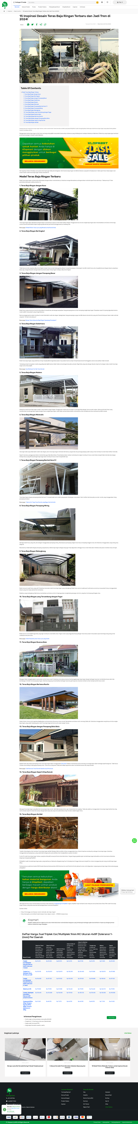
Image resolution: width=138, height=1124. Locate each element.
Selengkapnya (25, 1072)
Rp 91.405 (102, 961)
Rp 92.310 (69, 961)
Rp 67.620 (38, 1001)
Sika (84, 1092)
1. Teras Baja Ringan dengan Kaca (32, 94)
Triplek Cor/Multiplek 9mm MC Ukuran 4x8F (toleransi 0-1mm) (27, 982)
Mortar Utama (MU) (88, 1098)
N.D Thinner (86, 1104)
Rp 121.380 (59, 989)
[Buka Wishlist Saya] (107, 2)
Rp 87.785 (80, 961)
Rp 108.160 (102, 978)
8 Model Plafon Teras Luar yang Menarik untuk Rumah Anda (41, 227)
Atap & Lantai (17, 11)
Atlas (106, 1104)
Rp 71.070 (59, 1001)
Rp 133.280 (49, 992)
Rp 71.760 (102, 1001)
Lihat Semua (127, 1033)
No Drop (107, 1098)
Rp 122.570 (103, 989)
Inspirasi (10, 11)
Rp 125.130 (38, 971)
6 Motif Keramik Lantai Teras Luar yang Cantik (37, 638)
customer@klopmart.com (14, 1104)
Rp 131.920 (69, 992)
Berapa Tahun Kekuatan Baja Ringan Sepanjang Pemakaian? (41, 320)
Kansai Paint (108, 1095)
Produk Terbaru (65, 1101)
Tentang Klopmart (66, 1092)
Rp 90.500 (49, 961)
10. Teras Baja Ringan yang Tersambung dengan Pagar (37, 112)
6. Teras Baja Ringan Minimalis (31, 104)
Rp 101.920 (59, 978)
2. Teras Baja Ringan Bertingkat (32, 96)
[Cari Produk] (97, 2)
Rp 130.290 (70, 971)
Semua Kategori (65, 1098)
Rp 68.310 (48, 1001)
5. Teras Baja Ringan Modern (31, 102)
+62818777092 (12, 1101)
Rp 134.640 (38, 992)
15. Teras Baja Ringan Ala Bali (31, 122)
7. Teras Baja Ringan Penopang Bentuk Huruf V (35, 106)
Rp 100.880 (92, 978)
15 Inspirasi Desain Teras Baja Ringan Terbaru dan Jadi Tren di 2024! (41, 11)
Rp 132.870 (49, 971)
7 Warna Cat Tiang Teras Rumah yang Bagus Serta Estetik (40, 502)
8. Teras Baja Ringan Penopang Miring (33, 108)
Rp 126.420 (81, 971)
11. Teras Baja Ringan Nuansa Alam (32, 114)
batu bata (63, 763)
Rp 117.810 (49, 989)
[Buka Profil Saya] (102, 2)
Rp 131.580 (92, 971)
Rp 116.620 (69, 989)
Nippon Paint (86, 1107)
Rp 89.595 (59, 961)
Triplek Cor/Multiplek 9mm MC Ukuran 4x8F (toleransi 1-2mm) (27, 964)
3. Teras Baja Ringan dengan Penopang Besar (35, 98)
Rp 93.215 (38, 961)
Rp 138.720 (81, 992)
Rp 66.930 (69, 1001)
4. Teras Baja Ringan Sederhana (32, 100)
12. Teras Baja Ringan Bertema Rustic (33, 116)
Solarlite (85, 1095)
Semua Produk (65, 1095)
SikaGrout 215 (27, 989)
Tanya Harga (111, 1017)
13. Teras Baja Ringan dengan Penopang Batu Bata (37, 118)
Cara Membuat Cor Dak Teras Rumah (35, 369)
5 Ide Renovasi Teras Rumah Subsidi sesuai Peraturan (39, 768)
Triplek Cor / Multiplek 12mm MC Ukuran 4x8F (27, 973)
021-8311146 (11, 1098)
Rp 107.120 (49, 978)
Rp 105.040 (70, 978)
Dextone (85, 1101)
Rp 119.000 (38, 989)
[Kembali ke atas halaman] (130, 946)
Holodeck (107, 1092)
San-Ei (107, 1101)
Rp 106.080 (38, 978)
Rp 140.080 (112, 992)
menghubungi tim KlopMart (61, 903)
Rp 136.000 (59, 992)
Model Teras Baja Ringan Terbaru (30, 92)
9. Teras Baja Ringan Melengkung (32, 110)
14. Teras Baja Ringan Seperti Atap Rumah (34, 120)
